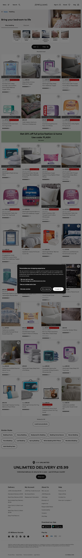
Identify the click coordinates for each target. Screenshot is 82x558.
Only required (46, 289)
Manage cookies (25, 289)
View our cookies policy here (28, 284)
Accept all (58, 289)
